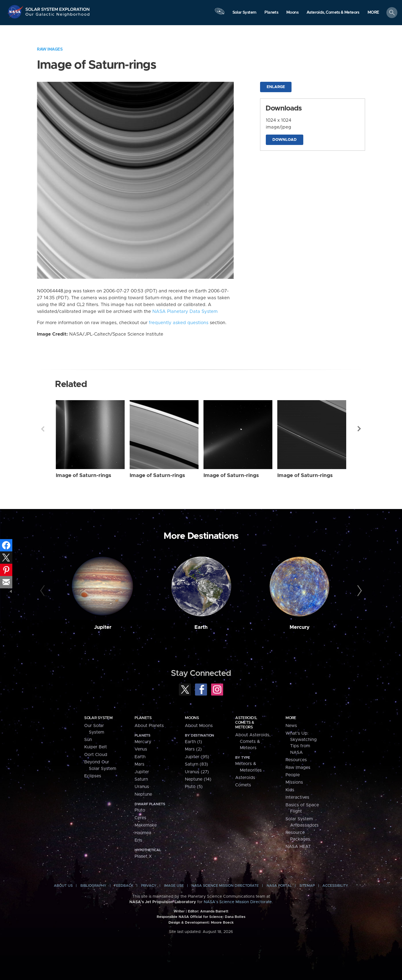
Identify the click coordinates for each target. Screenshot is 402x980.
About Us (63, 886)
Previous (43, 429)
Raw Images (50, 49)
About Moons (199, 725)
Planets (143, 718)
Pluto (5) (194, 786)
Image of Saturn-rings (83, 475)
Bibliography (93, 886)
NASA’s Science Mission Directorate (238, 902)
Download (284, 140)
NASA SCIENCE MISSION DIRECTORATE (225, 886)
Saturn (141, 779)
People (293, 775)
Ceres (140, 818)
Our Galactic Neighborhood (57, 16)
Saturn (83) (196, 764)
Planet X (143, 856)
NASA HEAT (298, 846)
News (291, 725)
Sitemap (307, 886)
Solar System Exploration (57, 8)
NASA (16, 12)
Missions (294, 782)
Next (359, 429)
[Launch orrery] (219, 14)
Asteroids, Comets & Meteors (246, 722)
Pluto (140, 810)
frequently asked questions (178, 323)
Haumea (143, 833)
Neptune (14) (198, 779)
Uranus (142, 786)
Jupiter (102, 627)
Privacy (148, 886)
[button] (373, 13)
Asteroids (245, 777)
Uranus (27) (197, 772)
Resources (296, 760)
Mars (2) (193, 749)
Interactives (297, 797)
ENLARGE (276, 87)
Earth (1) (193, 742)
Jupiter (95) (197, 757)
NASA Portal (279, 886)
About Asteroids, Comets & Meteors (252, 741)
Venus (141, 749)
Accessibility (335, 886)
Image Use (174, 886)
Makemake (146, 825)
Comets (243, 785)
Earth (201, 627)
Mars (139, 764)
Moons (192, 718)
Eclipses (92, 776)
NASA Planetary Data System (185, 311)
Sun (88, 739)
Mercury (300, 627)
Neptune (143, 794)
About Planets (149, 725)
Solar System (98, 718)
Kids (290, 790)
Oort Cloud (95, 754)
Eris (138, 840)
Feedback (123, 886)
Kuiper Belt (95, 747)
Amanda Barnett (214, 911)
